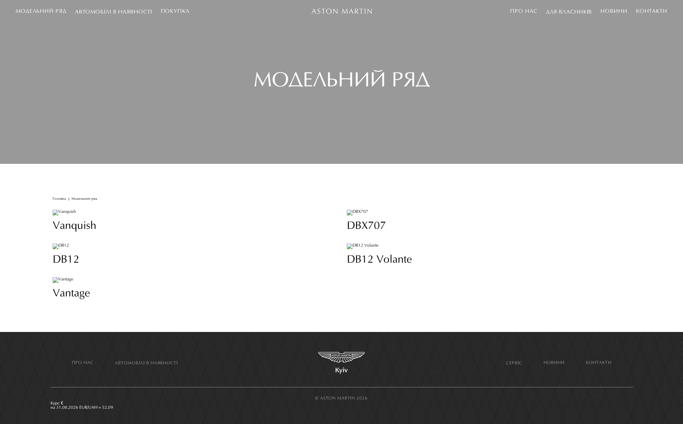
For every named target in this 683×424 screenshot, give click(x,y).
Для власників (569, 12)
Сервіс (514, 363)
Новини (613, 11)
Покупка (175, 11)
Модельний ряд (41, 11)
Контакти (651, 11)
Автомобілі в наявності (113, 12)
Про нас (523, 11)
